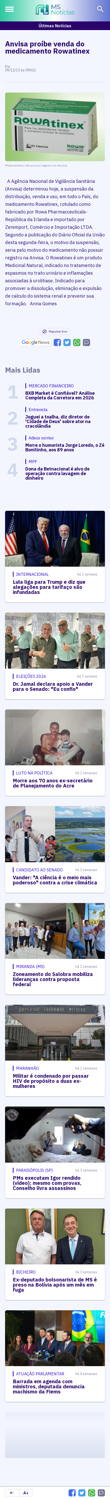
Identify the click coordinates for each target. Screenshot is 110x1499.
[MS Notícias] (55, 10)
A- (12, 1493)
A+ (25, 1492)
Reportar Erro (58, 331)
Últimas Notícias (55, 25)
